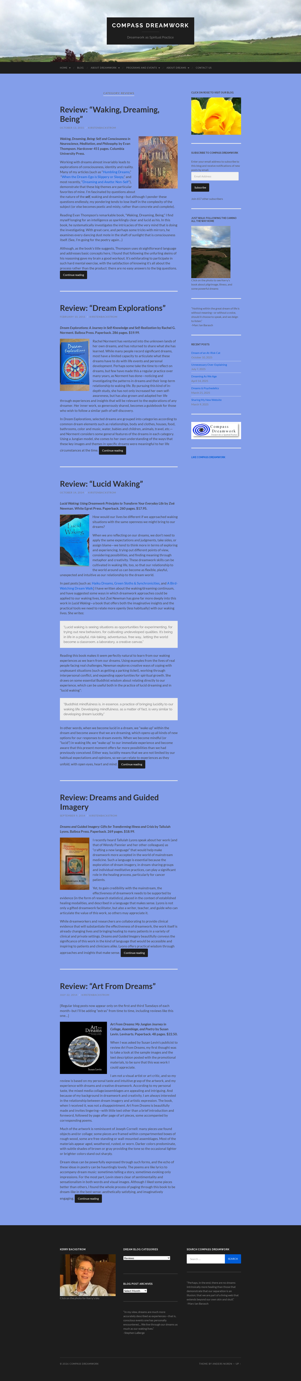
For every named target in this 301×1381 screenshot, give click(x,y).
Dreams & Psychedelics (205, 388)
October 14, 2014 (72, 492)
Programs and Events (141, 67)
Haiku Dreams (102, 583)
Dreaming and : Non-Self (106, 182)
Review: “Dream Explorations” (113, 308)
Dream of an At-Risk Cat (205, 352)
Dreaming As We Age (204, 376)
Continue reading (73, 274)
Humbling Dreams (116, 172)
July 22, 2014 (68, 994)
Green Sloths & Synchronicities (137, 583)
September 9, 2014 (72, 815)
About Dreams (176, 67)
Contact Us (204, 67)
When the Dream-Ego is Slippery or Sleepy (93, 177)
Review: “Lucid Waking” (101, 483)
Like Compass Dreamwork (208, 457)
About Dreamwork (104, 67)
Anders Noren (222, 1363)
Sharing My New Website (206, 399)
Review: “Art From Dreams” (108, 986)
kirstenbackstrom (102, 127)
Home (64, 67)
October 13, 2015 (72, 127)
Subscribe (200, 187)
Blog (80, 67)
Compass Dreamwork (150, 25)
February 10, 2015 (72, 316)
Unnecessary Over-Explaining (209, 364)
